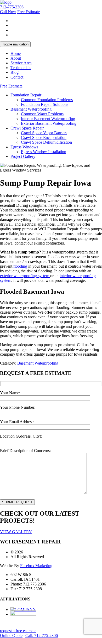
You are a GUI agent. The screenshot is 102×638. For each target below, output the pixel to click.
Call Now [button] (8, 11)
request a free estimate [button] (18, 631)
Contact (16, 77)
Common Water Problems (42, 114)
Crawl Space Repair (27, 128)
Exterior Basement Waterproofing (48, 123)
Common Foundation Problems (47, 99)
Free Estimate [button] (28, 11)
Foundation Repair (25, 95)
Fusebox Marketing (36, 565)
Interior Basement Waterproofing (48, 118)
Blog (14, 72)
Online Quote (11, 635)
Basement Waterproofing (31, 109)
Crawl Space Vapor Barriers (44, 133)
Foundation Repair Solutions (44, 104)
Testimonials (20, 67)
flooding (20, 266)
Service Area (21, 63)
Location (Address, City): (21, 436)
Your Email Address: (17, 421)
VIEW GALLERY (16, 532)
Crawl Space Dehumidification (46, 142)
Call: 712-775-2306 (41, 635)
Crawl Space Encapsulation (43, 137)
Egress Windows (24, 147)
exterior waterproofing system (25, 275)
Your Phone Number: (17, 407)
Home (15, 53)
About (15, 58)
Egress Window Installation (43, 151)
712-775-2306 (12, 7)
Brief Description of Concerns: (25, 450)
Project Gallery (22, 156)
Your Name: (10, 393)
